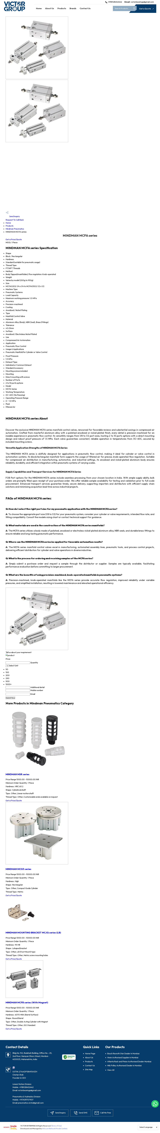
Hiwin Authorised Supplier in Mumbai (122, 1057)
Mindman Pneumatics (15, 229)
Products (62, 8)
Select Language (146, 1127)
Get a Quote (145, 8)
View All (110, 1070)
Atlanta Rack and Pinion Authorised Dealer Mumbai (129, 1061)
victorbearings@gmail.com (142, 2)
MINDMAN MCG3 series (18, 869)
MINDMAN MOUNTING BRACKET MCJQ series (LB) (33, 932)
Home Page (90, 1053)
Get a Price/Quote (14, 239)
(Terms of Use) (56, 1126)
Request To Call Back (15, 220)
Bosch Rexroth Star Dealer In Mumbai (123, 1053)
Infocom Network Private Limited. (55, 1129)
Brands (73, 8)
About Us (49, 8)
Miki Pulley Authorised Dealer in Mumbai (124, 1065)
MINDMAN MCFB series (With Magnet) (27, 1002)
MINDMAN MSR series (17, 774)
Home (39, 8)
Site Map (89, 1069)
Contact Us (85, 8)
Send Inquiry (14, 216)
